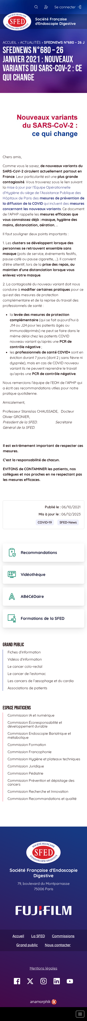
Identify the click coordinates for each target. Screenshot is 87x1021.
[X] (30, 981)
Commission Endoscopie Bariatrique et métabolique (39, 735)
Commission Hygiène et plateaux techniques (44, 759)
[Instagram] (43, 981)
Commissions (63, 936)
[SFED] (17, 21)
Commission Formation (27, 744)
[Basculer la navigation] (80, 1014)
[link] (43, 1002)
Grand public (27, 945)
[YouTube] (70, 981)
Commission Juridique (26, 766)
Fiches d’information (24, 652)
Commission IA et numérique (31, 715)
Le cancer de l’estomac (27, 673)
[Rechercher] (36, 7)
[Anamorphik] (43, 1001)
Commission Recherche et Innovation (38, 791)
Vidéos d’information (25, 659)
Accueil (10, 42)
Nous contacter (58, 945)
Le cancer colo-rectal (25, 666)
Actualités (30, 42)
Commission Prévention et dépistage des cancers (41, 782)
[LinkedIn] (57, 981)
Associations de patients (27, 688)
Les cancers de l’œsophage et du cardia (41, 681)
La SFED (38, 936)
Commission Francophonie (30, 752)
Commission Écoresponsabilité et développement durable (35, 724)
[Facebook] (17, 981)
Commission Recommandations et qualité (42, 798)
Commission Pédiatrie (25, 773)
